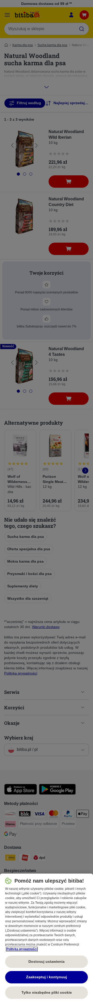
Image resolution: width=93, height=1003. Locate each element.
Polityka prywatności (21, 949)
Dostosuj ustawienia (46, 961)
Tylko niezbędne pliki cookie (46, 992)
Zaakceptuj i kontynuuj (46, 977)
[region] (46, 938)
